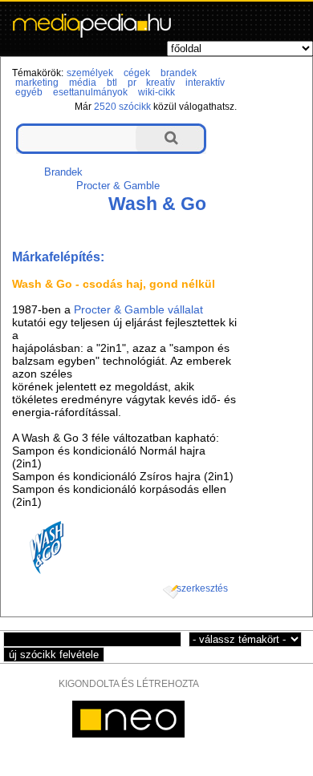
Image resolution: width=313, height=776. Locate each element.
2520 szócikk (122, 106)
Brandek (63, 172)
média (82, 82)
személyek (90, 73)
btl (112, 82)
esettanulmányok (90, 92)
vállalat (185, 309)
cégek (137, 73)
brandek (179, 73)
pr (132, 82)
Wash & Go (157, 203)
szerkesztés (202, 588)
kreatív (160, 82)
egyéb (29, 92)
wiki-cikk (156, 92)
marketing (37, 82)
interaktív (205, 82)
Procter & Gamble (118, 186)
